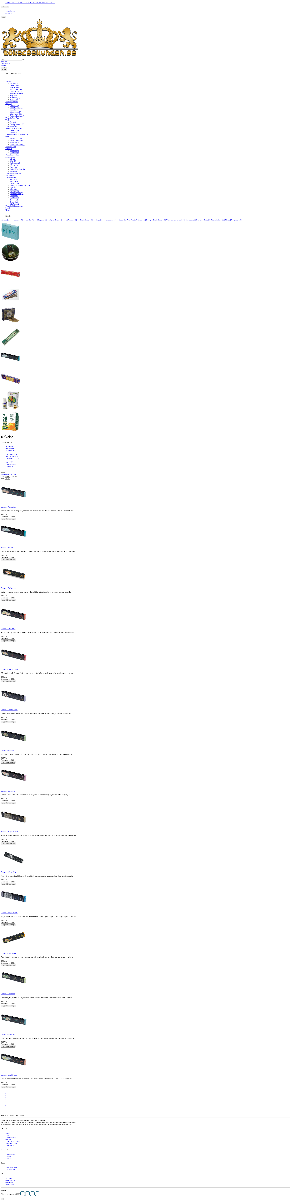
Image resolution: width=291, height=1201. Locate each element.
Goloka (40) (14, 85)
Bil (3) (12, 159)
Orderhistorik (10, 1180)
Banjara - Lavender (8, 791)
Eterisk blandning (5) (17, 145)
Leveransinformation (12, 1141)
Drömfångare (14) (16, 108)
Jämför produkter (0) (8, 474)
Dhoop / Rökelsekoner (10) (20, 185)
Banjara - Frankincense (9, 710)
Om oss (8, 1139)
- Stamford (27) (110, 220)
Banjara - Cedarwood (8, 588)
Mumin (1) (14, 165)
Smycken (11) (179, 220)
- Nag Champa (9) (69, 220)
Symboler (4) (14, 198)
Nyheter (8, 210)
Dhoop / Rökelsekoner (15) (156, 220)
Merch (7, 208)
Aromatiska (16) (16, 138)
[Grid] (4, 472)
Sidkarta (8, 1159)
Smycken (8, 149)
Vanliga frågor (10, 1137)
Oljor (7, 136)
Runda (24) (14, 196)
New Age (8, 104)
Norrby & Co (14, 1190)
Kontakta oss (10, 1154)
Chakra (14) (14, 183)
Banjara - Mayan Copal (9, 831)
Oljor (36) (169, 220)
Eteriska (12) (14, 143)
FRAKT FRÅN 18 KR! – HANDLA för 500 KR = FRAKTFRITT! (30, 3)
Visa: (3, 478)
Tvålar (7, 120)
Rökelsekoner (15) (16, 93)
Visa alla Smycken (12, 155)
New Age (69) (132, 220)
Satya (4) (13, 132)
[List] (2, 472)
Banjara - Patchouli (8, 994)
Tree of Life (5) (15, 200)
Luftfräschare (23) (190, 220)
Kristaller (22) (15, 110)
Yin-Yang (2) (14, 204)
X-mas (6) (13, 171)
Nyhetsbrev (9, 1184)
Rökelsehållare (10, 177)
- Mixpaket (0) (41, 220)
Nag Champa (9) (16, 91)
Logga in (8, 13)
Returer (8, 1156)
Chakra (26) (14, 106)
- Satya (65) (98, 220)
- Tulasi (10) (121, 220)
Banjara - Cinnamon (8, 629)
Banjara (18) (14, 83)
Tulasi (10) (14, 100)
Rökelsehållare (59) (218, 220)
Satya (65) (13, 95)
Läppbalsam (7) (15, 112)
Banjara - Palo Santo (8, 953)
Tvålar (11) (142, 220)
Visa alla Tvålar (11, 126)
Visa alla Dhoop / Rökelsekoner (16, 134)
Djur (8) (13, 188)
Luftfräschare (10, 157)
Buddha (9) (14, 181)
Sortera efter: (5, 476)
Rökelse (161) (6, 220)
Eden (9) (13, 122)
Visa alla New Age (12, 118)
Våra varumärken (11, 1167)
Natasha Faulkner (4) (17, 116)
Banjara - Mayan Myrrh (9, 872)
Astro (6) (13, 179)
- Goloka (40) (28, 220)
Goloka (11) (14, 130)
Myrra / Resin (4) (16, 89)
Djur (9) (13, 161)
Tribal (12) (14, 202)
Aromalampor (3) (16, 140)
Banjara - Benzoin (7, 547)
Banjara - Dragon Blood (9, 669)
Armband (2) (14, 151)
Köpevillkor (9, 1145)
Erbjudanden (10, 1169)
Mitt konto (9, 1178)
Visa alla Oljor (10, 147)
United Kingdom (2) (17, 169)
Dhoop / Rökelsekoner (13, 128)
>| (6, 1111)
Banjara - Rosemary (8, 1034)
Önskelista (9, 1182)
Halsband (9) (14, 153)
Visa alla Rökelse (11, 102)
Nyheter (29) (237, 220)
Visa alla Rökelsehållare (14, 206)
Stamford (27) (15, 98)
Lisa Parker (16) (16, 114)
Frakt (7, 1135)
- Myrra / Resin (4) (54, 220)
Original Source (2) (17, 124)
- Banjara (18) (17, 220)
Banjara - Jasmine (7, 750)
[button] (3, 17)
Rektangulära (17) (16, 192)
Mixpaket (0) (14, 87)
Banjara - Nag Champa (9, 913)
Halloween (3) (15, 163)
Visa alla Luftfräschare (13, 173)
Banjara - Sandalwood (9, 1075)
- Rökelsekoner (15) (85, 220)
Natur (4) (13, 167)
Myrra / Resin (10, 175)
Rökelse (8, 81)
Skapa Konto (10, 11)
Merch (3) (228, 220)
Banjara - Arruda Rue (8, 507)
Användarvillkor (11, 1143)
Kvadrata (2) (14, 190)
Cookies (8, 1133)
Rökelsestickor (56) (17, 194)
